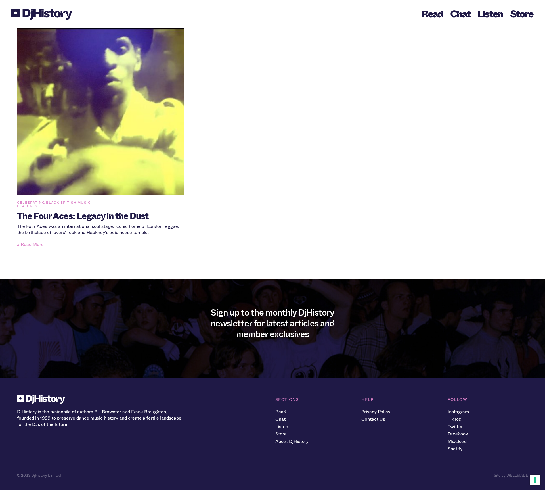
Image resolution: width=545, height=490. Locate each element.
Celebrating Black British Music (54, 202)
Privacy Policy (375, 411)
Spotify (455, 448)
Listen (490, 14)
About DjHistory (292, 441)
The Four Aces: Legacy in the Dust (82, 216)
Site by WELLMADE (511, 475)
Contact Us (373, 419)
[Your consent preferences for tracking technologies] (535, 480)
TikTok (454, 419)
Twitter (455, 426)
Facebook (458, 434)
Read (432, 14)
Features (27, 205)
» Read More (30, 244)
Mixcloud (457, 441)
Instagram (458, 411)
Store (521, 14)
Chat (460, 14)
